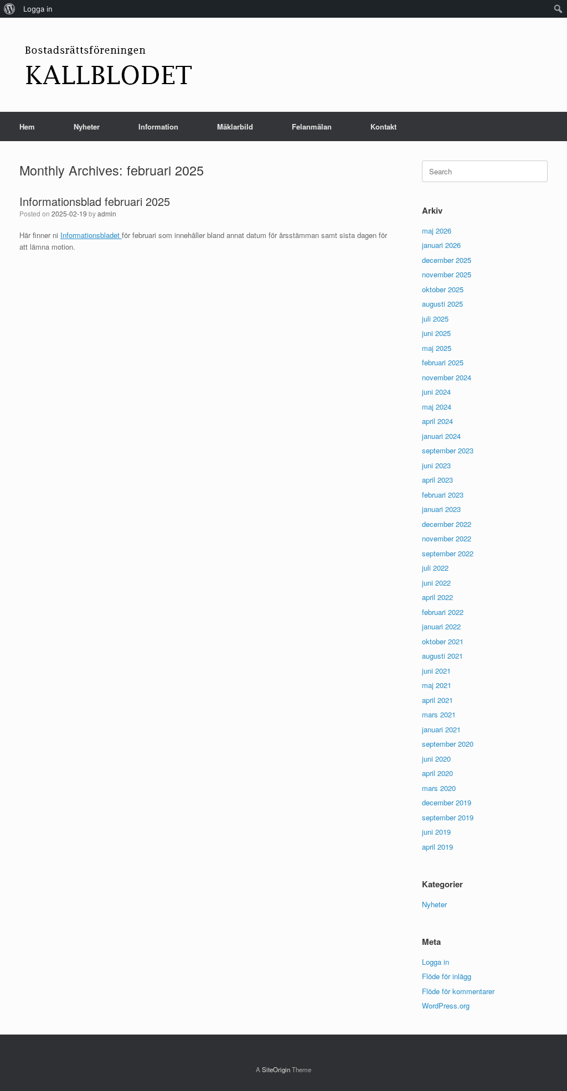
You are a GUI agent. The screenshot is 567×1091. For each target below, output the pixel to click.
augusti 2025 (442, 303)
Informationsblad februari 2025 (94, 201)
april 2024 (437, 421)
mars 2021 (439, 714)
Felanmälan (312, 126)
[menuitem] (9, 9)
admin (106, 213)
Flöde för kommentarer (458, 991)
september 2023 (447, 450)
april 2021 (437, 700)
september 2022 (447, 553)
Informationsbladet (91, 235)
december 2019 (446, 802)
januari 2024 (441, 436)
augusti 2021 (442, 655)
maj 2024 (436, 406)
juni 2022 (436, 582)
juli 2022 (435, 567)
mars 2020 (439, 788)
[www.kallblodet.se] (108, 65)
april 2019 (437, 846)
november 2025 (446, 274)
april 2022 (437, 597)
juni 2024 (436, 391)
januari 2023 (441, 509)
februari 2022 (442, 612)
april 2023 (437, 479)
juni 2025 (436, 333)
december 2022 (446, 524)
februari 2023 (442, 494)
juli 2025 (435, 318)
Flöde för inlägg (446, 976)
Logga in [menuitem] (38, 8)
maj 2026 (436, 230)
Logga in (435, 961)
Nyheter (87, 126)
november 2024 (446, 377)
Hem (27, 126)
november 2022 (446, 538)
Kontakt (383, 126)
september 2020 (447, 743)
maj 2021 (436, 685)
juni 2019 (436, 831)
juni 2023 (436, 465)
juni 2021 (436, 670)
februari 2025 (442, 362)
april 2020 (437, 773)
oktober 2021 (442, 641)
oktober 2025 (442, 289)
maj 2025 (436, 348)
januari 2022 (441, 626)
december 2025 (446, 260)
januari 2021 (441, 729)
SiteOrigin (276, 1069)
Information (158, 126)
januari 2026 (441, 245)
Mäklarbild (235, 126)
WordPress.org (446, 1005)
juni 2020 (436, 758)
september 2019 (447, 817)
